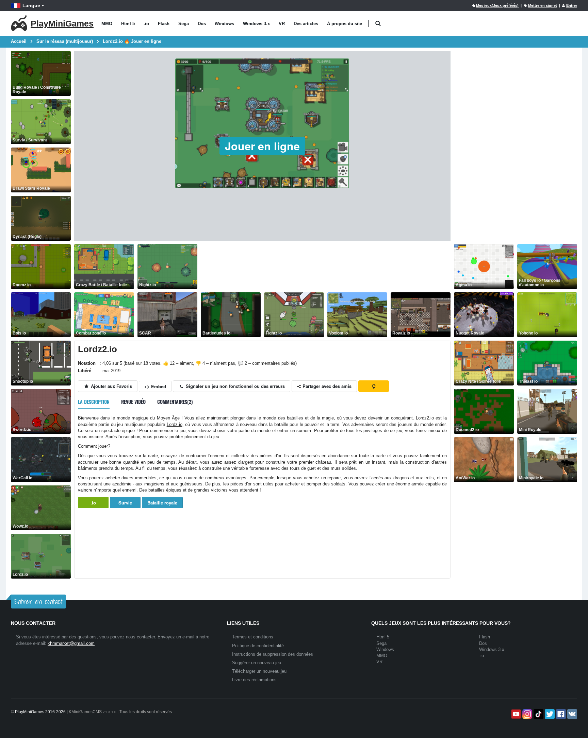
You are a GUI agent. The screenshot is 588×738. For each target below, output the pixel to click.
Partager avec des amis (326, 386)
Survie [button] (125, 502)
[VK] (571, 714)
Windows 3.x (256, 23)
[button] (378, 23)
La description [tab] (94, 401)
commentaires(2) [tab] (175, 401)
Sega (183, 23)
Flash (163, 23)
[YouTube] (515, 714)
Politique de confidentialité (258, 645)
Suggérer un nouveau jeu (256, 662)
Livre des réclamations (254, 679)
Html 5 (128, 23)
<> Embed (155, 386)
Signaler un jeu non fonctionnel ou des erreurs (234, 386)
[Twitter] (549, 714)
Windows (224, 23)
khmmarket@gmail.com (71, 643)
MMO (106, 23)
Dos (202, 23)
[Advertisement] (324, 266)
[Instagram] (526, 714)
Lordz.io (174, 424)
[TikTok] (537, 714)
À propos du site (344, 23)
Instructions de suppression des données (272, 654)
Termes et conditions (252, 636)
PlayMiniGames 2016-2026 (40, 711)
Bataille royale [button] (162, 502)
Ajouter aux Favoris (110, 386)
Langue (31, 5)
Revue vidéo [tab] (133, 401)
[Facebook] (560, 714)
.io (146, 23)
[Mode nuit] (373, 386)
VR (282, 23)
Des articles (306, 23)
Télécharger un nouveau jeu (259, 671)
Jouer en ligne (262, 146)
